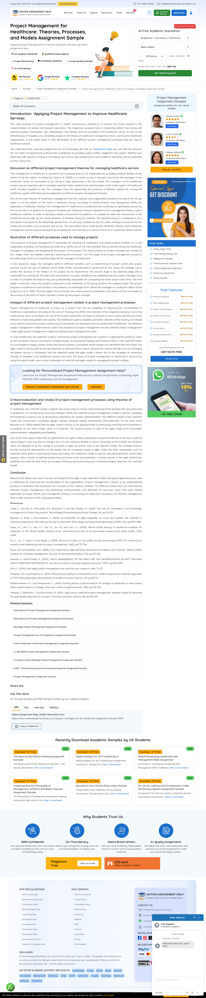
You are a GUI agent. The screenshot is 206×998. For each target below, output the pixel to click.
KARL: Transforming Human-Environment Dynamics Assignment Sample (50, 668)
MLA (26, 707)
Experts (94, 12)
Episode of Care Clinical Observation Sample (101, 785)
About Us (81, 12)
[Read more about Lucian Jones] (157, 141)
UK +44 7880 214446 (151, 915)
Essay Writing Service (31, 939)
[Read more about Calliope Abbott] (157, 159)
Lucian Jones (172, 134)
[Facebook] (140, 939)
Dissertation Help (29, 934)
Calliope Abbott (174, 152)
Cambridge (106, 976)
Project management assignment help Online (52, 387)
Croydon (94, 976)
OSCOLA (54, 707)
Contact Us (79, 914)
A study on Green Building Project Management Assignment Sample (48, 660)
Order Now (179, 13)
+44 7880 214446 (146, 3)
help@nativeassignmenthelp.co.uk (179, 3)
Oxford (99, 971)
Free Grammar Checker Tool (168, 263)
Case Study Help (29, 914)
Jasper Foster (173, 116)
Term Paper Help (29, 919)
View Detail (108, 995)
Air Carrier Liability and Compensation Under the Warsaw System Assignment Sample (163, 787)
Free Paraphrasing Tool (165, 253)
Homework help (29, 924)
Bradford (118, 971)
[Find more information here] (178, 955)
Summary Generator (164, 273)
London (90, 971)
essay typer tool (162, 249)
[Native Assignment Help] (31, 13)
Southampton (78, 971)
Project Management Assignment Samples (57, 89)
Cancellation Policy (82, 904)
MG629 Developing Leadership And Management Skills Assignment (158, 758)
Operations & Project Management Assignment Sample (42, 610)
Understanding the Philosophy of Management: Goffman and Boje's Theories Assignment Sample (38, 789)
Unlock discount (68, 3)
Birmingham (25, 976)
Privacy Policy (80, 899)
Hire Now (172, 126)
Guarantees (79, 934)
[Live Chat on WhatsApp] (10, 987)
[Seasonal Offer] (171, 238)
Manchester (119, 976)
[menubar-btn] (137, 106)
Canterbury (53, 976)
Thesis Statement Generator (168, 268)
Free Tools (156, 243)
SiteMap (77, 919)
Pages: (18, 98)
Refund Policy (80, 909)
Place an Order (87, 863)
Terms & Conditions (82, 894)
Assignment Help (102, 149)
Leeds (63, 976)
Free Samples (80, 944)
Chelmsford (37, 981)
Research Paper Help (31, 909)
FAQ (76, 924)
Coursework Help (29, 929)
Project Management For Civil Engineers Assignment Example (45, 635)
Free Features (172, 290)
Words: (34, 98)
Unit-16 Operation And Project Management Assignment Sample (46, 643)
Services (68, 12)
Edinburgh (24, 981)
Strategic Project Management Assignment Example (40, 627)
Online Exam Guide (30, 904)
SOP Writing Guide (30, 894)
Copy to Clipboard (29, 726)
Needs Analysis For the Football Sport (97, 756)
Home (14, 89)
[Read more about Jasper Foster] (157, 122)
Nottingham (83, 976)
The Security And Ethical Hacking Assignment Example (38, 758)
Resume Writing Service (32, 899)
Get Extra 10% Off (164, 13)
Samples (27, 89)
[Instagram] (145, 939)
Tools (119, 12)
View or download (43, 767)
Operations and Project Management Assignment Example (43, 618)
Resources (106, 12)
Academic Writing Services (33, 944)
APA (16, 707)
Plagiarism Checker (163, 258)
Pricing (77, 939)
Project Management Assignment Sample (35, 676)
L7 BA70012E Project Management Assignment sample (41, 651)
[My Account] (191, 13)
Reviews (130, 11)
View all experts (171, 169)
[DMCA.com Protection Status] (144, 965)
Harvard (96, 387)
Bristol (108, 971)
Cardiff (72, 976)
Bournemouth (39, 976)
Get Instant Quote (165, 73)
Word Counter (161, 278)
